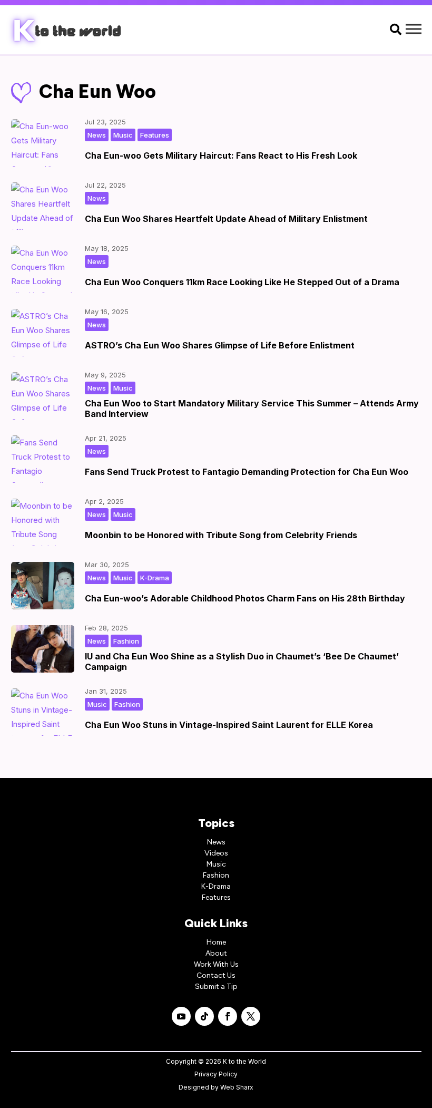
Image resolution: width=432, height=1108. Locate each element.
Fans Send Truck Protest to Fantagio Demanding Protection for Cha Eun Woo (246, 471)
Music (123, 135)
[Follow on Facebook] (227, 1016)
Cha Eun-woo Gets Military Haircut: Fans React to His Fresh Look (221, 155)
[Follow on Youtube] (181, 1016)
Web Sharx (236, 1087)
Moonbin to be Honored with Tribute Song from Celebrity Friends (221, 535)
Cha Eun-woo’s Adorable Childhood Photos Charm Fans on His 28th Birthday (245, 598)
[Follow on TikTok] (204, 1016)
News (96, 135)
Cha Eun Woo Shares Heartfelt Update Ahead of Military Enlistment (226, 218)
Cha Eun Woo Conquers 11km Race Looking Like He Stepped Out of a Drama (242, 282)
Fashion (126, 641)
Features (154, 135)
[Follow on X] (250, 1016)
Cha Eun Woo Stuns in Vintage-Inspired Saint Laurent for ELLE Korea (229, 725)
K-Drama (154, 578)
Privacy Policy (216, 1074)
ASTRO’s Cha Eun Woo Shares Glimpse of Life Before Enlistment (220, 345)
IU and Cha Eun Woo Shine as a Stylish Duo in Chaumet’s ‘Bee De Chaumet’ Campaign (242, 661)
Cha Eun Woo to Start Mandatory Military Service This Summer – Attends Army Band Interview (252, 408)
